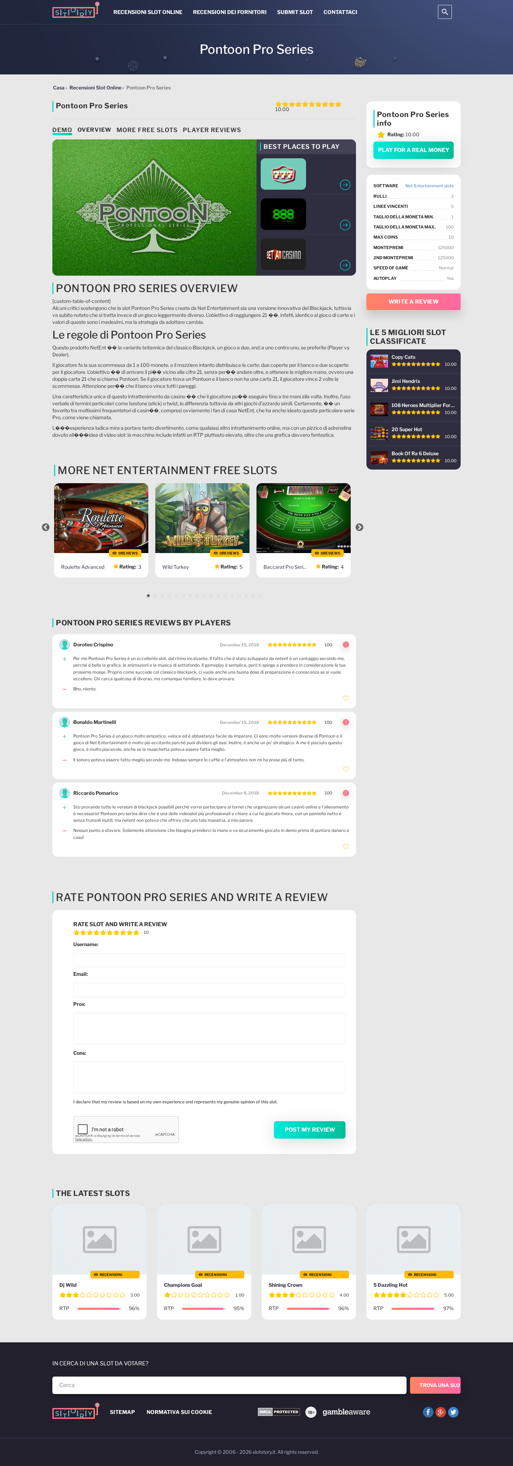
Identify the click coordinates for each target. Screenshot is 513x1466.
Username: (85, 944)
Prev (46, 527)
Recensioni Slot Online (148, 12)
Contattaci (340, 12)
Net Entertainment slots (430, 185)
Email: (80, 974)
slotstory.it (264, 1452)
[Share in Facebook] (428, 1412)
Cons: (79, 1053)
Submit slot (295, 12)
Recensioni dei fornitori (230, 12)
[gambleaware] (346, 1412)
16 (253, 595)
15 (246, 595)
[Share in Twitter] (453, 1412)
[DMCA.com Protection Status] (279, 1412)
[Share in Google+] (441, 1412)
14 (239, 595)
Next (359, 527)
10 (211, 595)
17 (260, 595)
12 (225, 595)
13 (232, 595)
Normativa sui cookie (179, 1412)
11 (218, 595)
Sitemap (122, 1412)
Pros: (79, 1004)
